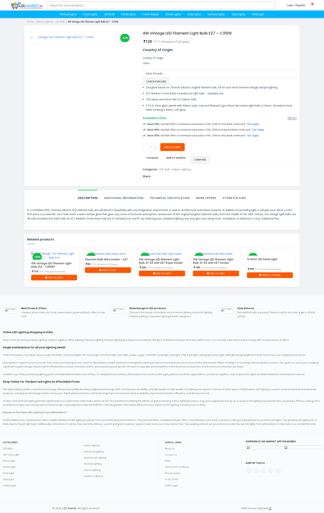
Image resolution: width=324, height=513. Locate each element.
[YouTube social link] (271, 470)
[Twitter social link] (159, 176)
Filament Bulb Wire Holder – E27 (106, 259)
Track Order (171, 479)
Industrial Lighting (94, 451)
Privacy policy (172, 473)
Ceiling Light (9, 485)
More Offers (206, 198)
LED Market (69, 508)
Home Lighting (92, 445)
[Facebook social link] (155, 176)
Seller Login (171, 485)
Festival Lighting (93, 463)
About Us (170, 448)
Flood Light (9, 460)
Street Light (9, 467)
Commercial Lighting (95, 457)
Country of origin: (153, 58)
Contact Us (171, 454)
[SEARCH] (269, 5)
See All (292, 117)
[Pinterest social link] (168, 176)
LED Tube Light (11, 454)
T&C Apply (253, 124)
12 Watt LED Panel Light (262, 259)
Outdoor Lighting (93, 476)
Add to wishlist (176, 157)
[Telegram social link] (180, 176)
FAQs (168, 460)
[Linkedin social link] (172, 176)
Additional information (123, 198)
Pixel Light (8, 473)
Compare (152, 157)
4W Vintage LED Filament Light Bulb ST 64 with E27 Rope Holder (161, 261)
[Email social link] (163, 176)
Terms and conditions (177, 467)
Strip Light (8, 479)
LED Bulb (60, 21)
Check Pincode (156, 81)
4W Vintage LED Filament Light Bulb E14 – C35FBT (51, 265)
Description (88, 198)
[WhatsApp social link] (176, 176)
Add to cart (172, 147)
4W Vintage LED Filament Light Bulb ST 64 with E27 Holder (213, 261)
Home (30, 21)
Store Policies (234, 198)
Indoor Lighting (45, 21)
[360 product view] (34, 34)
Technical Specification (170, 198)
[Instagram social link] (263, 470)
